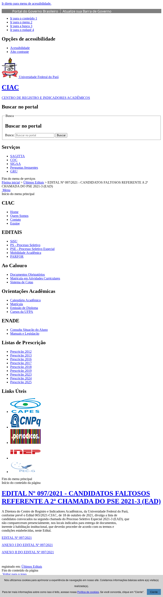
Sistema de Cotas (21, 282)
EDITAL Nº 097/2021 (17, 537)
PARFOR (17, 256)
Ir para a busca (21, 26)
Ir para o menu (21, 22)
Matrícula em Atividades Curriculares (35, 278)
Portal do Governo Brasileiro (35, 11)
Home (14, 212)
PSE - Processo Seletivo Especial (32, 249)
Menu (6, 190)
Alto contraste (19, 51)
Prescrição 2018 (21, 367)
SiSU (13, 241)
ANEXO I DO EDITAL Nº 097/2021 (27, 545)
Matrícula (16, 304)
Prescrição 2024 (21, 378)
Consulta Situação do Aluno (29, 330)
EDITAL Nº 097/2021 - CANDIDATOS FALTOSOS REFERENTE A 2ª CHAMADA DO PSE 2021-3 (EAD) (81, 497)
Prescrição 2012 (21, 351)
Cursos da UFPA (21, 311)
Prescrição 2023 (21, 374)
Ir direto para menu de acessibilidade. (26, 3)
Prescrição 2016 (21, 359)
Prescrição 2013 (21, 355)
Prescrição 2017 (21, 363)
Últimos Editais (33, 182)
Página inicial (11, 182)
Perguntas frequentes (24, 167)
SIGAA (15, 164)
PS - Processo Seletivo (25, 245)
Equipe (15, 223)
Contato (15, 219)
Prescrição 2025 (21, 382)
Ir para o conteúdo (23, 18)
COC (13, 160)
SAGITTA (17, 156)
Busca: (10, 135)
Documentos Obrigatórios (27, 274)
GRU (14, 171)
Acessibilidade (20, 48)
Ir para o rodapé (22, 30)
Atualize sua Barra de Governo (87, 11)
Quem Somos (19, 216)
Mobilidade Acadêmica (25, 252)
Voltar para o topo (14, 574)
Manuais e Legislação (24, 333)
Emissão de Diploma (24, 308)
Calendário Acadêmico (25, 300)
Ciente (154, 592)
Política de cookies (88, 592)
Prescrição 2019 (21, 370)
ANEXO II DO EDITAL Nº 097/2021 (28, 552)
